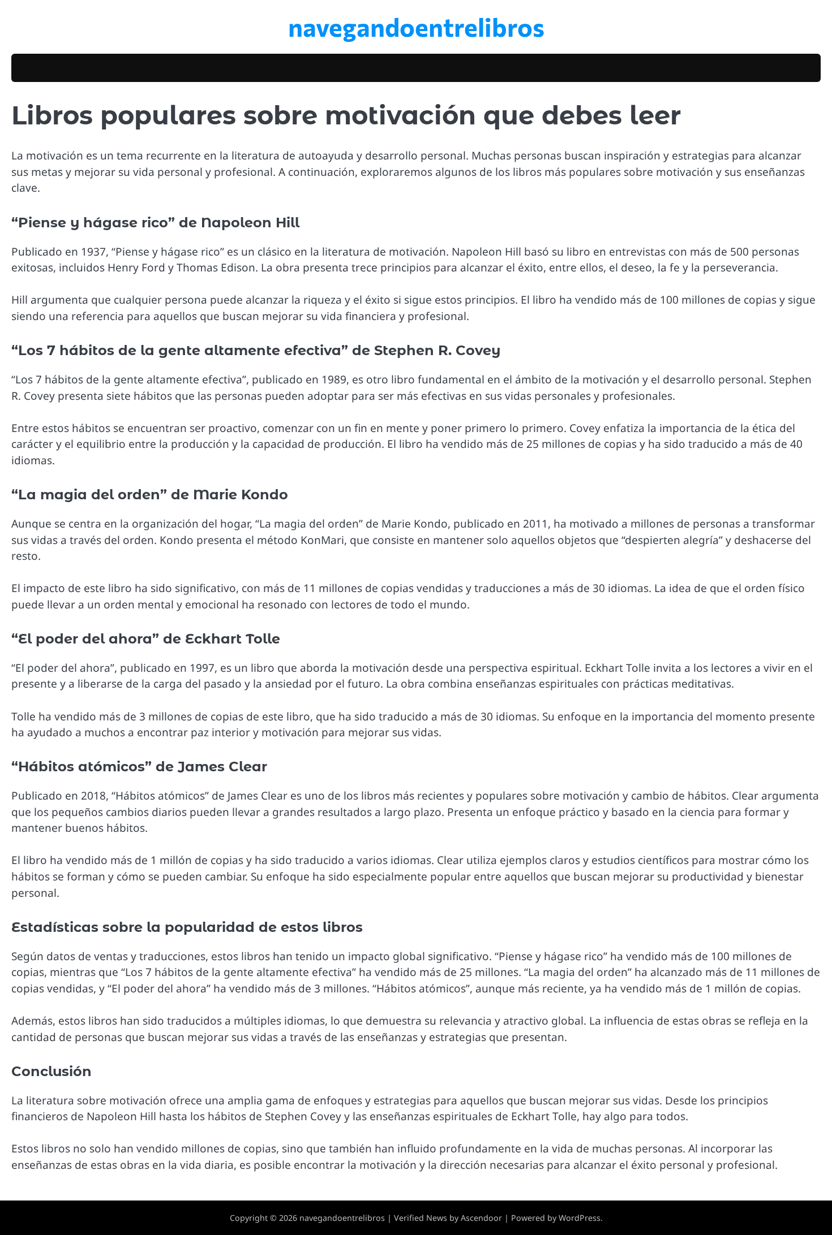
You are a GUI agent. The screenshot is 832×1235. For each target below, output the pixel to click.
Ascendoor (481, 1217)
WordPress (580, 1217)
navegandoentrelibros (416, 26)
